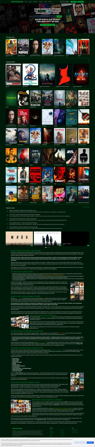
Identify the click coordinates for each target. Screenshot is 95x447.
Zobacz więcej (86, 206)
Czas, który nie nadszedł (22, 125)
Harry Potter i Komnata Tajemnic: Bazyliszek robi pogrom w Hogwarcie (24, 214)
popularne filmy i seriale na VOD (57, 350)
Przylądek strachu (33, 183)
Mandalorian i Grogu (9, 55)
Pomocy (79, 55)
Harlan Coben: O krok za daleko (83, 202)
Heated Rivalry (56, 202)
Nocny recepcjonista (69, 202)
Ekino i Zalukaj (18, 298)
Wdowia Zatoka (8, 183)
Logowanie (73, 1)
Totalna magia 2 (33, 125)
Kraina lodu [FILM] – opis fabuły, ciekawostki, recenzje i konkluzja (23, 227)
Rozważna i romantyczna (70, 144)
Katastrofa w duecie (21, 55)
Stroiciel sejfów (20, 144)
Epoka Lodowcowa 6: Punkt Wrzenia (48, 55)
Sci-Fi (62, 436)
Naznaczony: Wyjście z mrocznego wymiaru (61, 55)
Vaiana (67, 55)
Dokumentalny (52, 432)
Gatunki (40, 1)
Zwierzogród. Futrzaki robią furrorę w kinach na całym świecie (23, 218)
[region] (47, 442)
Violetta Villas (44, 144)
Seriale (30, 1)
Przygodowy (63, 433)
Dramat (51, 433)
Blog (46, 1)
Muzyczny (62, 432)
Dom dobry (7, 86)
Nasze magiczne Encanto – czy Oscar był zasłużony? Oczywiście (23, 222)
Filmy (26, 1)
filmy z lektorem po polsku (46, 316)
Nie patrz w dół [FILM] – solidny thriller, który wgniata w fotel (22, 210)
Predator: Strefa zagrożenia (45, 86)
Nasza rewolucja (57, 144)
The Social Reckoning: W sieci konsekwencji (37, 55)
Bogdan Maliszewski (75, 429)
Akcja (51, 429)
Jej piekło (55, 125)
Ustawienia (77, 442)
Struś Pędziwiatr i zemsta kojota (84, 125)
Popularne (35, 1)
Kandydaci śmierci (69, 125)
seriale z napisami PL (42, 342)
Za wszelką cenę (20, 183)
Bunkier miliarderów (33, 202)
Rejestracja (80, 1)
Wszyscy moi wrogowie (82, 144)
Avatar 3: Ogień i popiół (77, 86)
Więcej (50, 1)
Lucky (55, 183)
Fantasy (51, 436)
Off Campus (44, 183)
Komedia (62, 429)
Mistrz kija (7, 202)
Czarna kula (44, 125)
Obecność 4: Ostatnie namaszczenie (62, 86)
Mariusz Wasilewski (75, 432)
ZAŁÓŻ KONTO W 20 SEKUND (47, 24)
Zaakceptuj (90, 442)
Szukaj (59, 16)
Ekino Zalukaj (18, 430)
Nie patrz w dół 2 (8, 144)
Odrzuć (84, 442)
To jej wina (44, 202)
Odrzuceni (19, 202)
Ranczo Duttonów (69, 183)
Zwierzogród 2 (25, 86)
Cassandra (80, 183)
